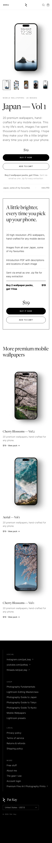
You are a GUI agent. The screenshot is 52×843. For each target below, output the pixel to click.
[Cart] (48, 5)
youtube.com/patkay (19, 664)
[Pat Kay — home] (26, 5)
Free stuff (12, 765)
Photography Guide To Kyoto (21, 707)
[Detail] (45, 85)
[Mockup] (7, 85)
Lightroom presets (16, 718)
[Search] (43, 5)
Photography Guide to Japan (22, 697)
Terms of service (15, 738)
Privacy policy (14, 732)
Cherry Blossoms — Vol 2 (19, 431)
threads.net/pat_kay (18, 670)
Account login (14, 781)
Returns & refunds (16, 743)
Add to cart (26, 166)
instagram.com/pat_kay (20, 659)
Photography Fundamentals (21, 686)
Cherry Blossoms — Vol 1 (18, 603)
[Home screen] (36, 85)
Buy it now (26, 157)
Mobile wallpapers (13, 98)
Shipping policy (15, 748)
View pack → (14, 445)
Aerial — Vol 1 (11, 517)
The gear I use (14, 775)
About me (12, 770)
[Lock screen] (26, 85)
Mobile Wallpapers (16, 712)
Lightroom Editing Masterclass (22, 692)
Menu (6, 5)
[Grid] (16, 85)
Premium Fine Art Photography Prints (27, 786)
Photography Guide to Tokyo (21, 702)
